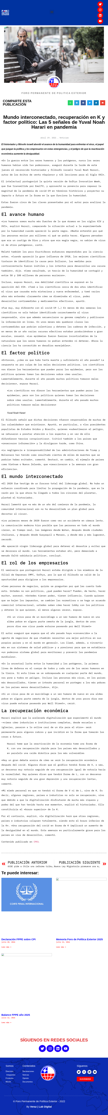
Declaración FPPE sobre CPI (18, 939)
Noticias (64, 138)
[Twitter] (100, 4)
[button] (52, 12)
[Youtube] (100, 21)
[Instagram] (100, 10)
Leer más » (6, 947)
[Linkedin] (100, 15)
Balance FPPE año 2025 (15, 1014)
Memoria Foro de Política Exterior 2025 (79, 939)
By (39, 1106)
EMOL (36, 841)
